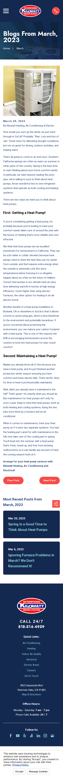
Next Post (50, 480)
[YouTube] (17, 735)
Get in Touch (31, 675)
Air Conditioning (31, 642)
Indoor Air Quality (31, 654)
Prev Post (13, 480)
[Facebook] (10, 735)
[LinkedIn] (38, 735)
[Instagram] (45, 735)
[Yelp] (24, 735)
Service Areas (31, 664)
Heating (31, 648)
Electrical (31, 659)
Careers (31, 670)
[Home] (30, 11)
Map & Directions (31, 694)
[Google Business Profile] (52, 735)
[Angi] (31, 735)
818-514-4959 (31, 626)
